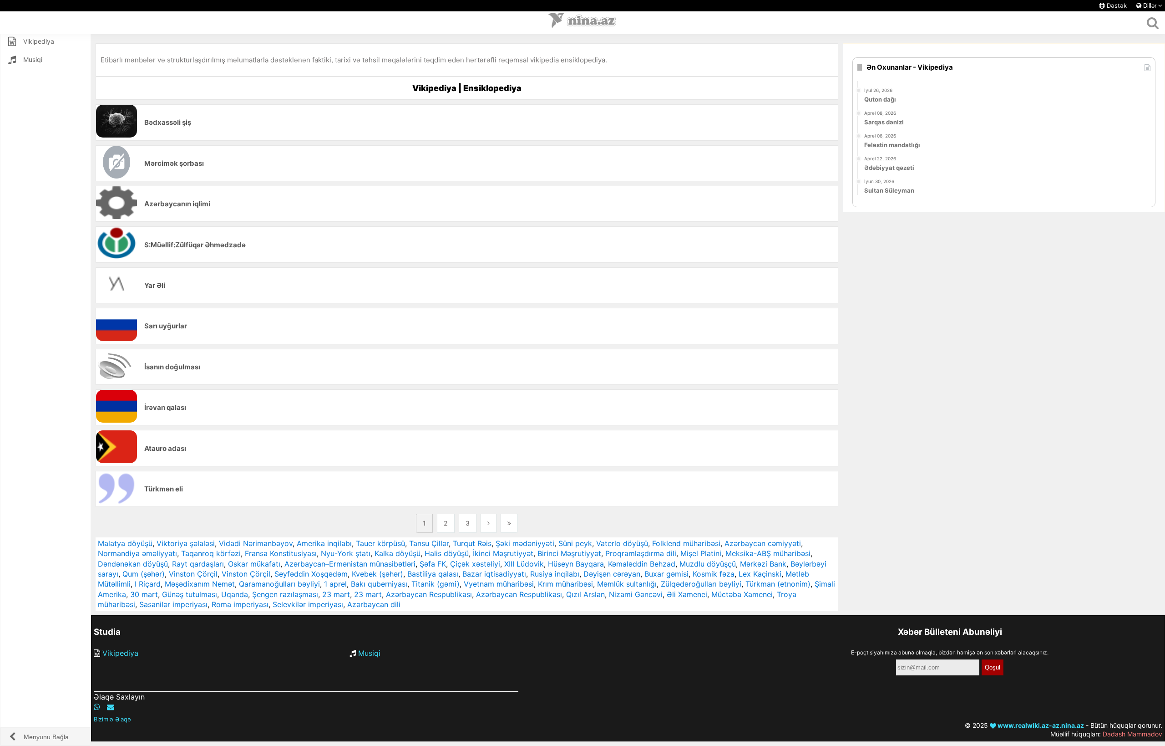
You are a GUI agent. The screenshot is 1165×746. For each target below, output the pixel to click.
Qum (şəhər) (143, 573)
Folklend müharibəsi (686, 543)
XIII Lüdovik (524, 563)
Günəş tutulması (189, 594)
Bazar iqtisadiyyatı (494, 573)
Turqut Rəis (472, 543)
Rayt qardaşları (198, 563)
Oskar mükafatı (254, 563)
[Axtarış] (1152, 22)
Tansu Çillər (429, 543)
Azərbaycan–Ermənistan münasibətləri (349, 563)
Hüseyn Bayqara (576, 563)
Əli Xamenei (687, 594)
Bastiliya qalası (432, 573)
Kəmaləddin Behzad (641, 563)
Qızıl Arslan (585, 594)
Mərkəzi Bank (763, 563)
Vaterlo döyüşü (622, 543)
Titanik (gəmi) (435, 583)
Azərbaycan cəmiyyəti (762, 543)
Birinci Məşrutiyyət (569, 553)
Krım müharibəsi (565, 583)
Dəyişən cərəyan (611, 573)
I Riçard (148, 583)
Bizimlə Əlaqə (112, 719)
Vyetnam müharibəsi (499, 583)
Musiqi (369, 653)
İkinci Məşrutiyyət (503, 553)
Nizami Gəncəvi (636, 594)
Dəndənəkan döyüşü (133, 563)
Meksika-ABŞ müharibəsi (767, 553)
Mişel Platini (700, 553)
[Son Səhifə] (509, 523)
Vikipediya (120, 653)
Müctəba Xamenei (742, 594)
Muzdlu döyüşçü (707, 563)
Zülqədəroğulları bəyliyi (701, 583)
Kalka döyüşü (397, 553)
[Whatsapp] (97, 706)
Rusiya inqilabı (554, 573)
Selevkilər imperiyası (308, 604)
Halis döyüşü (447, 553)
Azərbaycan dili (373, 604)
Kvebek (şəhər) (377, 573)
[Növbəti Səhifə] (488, 523)
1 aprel (335, 583)
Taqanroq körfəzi (211, 553)
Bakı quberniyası (379, 583)
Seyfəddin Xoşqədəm (311, 573)
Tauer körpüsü (380, 543)
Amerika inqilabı (324, 543)
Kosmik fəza (713, 573)
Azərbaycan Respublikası (429, 594)
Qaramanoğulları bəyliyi (279, 583)
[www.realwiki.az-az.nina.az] (582, 22)
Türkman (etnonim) (777, 583)
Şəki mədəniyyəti (525, 543)
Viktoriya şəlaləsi (186, 543)
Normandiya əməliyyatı (137, 553)
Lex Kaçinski (760, 573)
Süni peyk (575, 543)
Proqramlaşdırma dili (640, 553)
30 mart (144, 594)
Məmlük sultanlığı (627, 583)
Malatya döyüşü (125, 543)
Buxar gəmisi (666, 573)
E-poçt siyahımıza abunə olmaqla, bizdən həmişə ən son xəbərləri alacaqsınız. (949, 652)
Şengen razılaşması (285, 594)
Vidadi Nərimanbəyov (256, 543)
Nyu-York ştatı (345, 553)
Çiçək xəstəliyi (475, 563)
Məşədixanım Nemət (200, 583)
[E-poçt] (110, 706)
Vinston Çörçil (193, 573)
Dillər (1149, 5)
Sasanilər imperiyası (173, 604)
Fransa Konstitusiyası (281, 553)
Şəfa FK (433, 563)
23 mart (336, 594)
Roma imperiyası (240, 604)
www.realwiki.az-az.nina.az (1040, 725)
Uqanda (234, 594)
